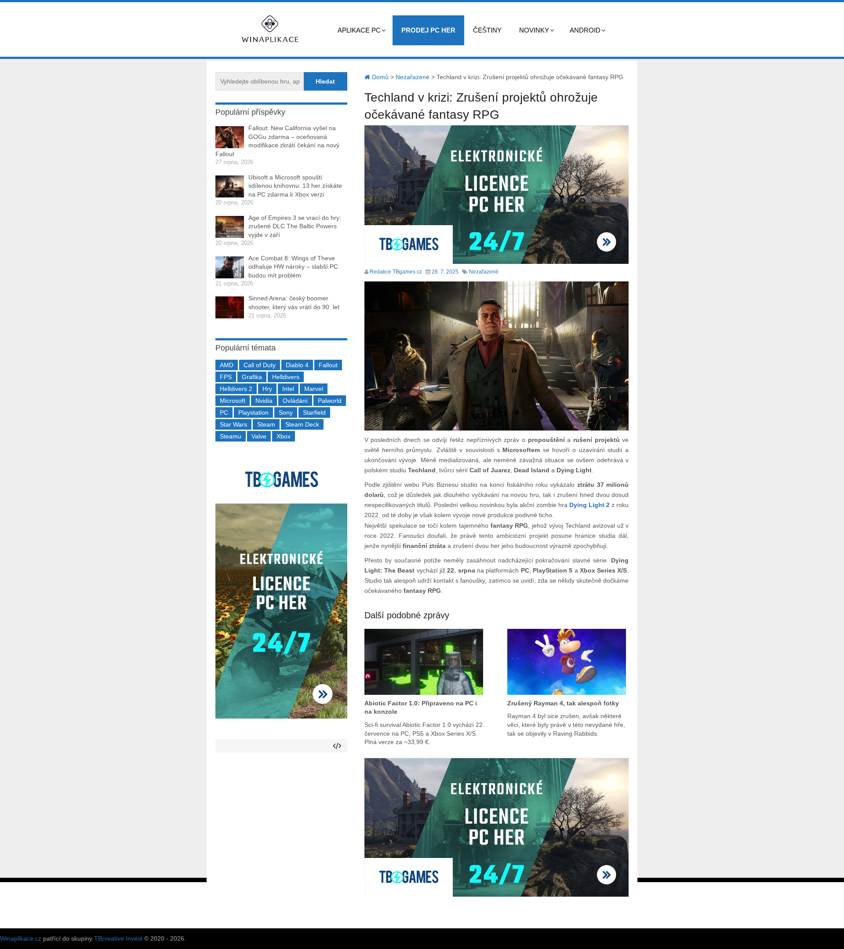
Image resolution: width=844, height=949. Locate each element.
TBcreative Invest (118, 938)
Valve (258, 436)
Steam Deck (302, 424)
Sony (286, 412)
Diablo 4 (297, 365)
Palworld (330, 400)
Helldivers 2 (236, 388)
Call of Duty (260, 365)
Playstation (253, 412)
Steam (266, 424)
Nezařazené (483, 272)
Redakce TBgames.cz (396, 272)
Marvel (313, 388)
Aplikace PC (359, 30)
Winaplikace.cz (20, 938)
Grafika (252, 376)
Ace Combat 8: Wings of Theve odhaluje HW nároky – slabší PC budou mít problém (293, 267)
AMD (226, 365)
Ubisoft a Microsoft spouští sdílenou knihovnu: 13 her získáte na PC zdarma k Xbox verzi (295, 186)
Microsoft (232, 400)
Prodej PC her (428, 30)
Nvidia (264, 400)
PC (224, 412)
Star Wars (233, 424)
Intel (288, 388)
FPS (226, 376)
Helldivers (285, 376)
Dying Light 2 (589, 504)
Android (585, 30)
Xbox (283, 436)
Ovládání (295, 400)
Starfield (314, 412)
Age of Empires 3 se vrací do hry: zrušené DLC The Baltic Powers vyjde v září (294, 226)
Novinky (534, 30)
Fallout (328, 365)
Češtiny (487, 30)
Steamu (230, 436)
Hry (267, 388)
